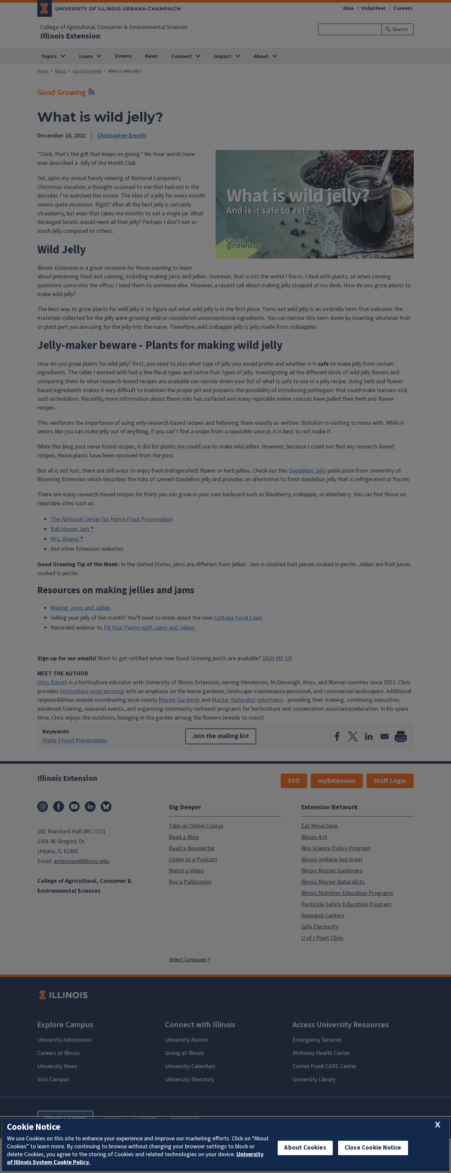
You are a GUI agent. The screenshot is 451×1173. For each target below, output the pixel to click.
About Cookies (305, 1147)
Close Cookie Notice (373, 1147)
